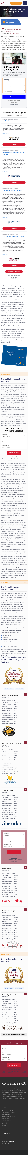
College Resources (7, 1138)
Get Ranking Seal (19, 688)
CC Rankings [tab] (4, 582)
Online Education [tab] (6, 374)
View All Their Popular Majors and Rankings (14, 1034)
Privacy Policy (6, 1124)
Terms (4, 1125)
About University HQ (8, 1111)
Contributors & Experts (8, 1112)
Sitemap (4, 1122)
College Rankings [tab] (6, 954)
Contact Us (5, 1118)
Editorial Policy (6, 1114)
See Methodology (9, 688)
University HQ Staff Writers (14, 29)
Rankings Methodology (8, 1116)
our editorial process (15, 33)
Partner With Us (6, 1120)
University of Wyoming (9, 995)
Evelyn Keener (10, 32)
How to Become (6, 1136)
